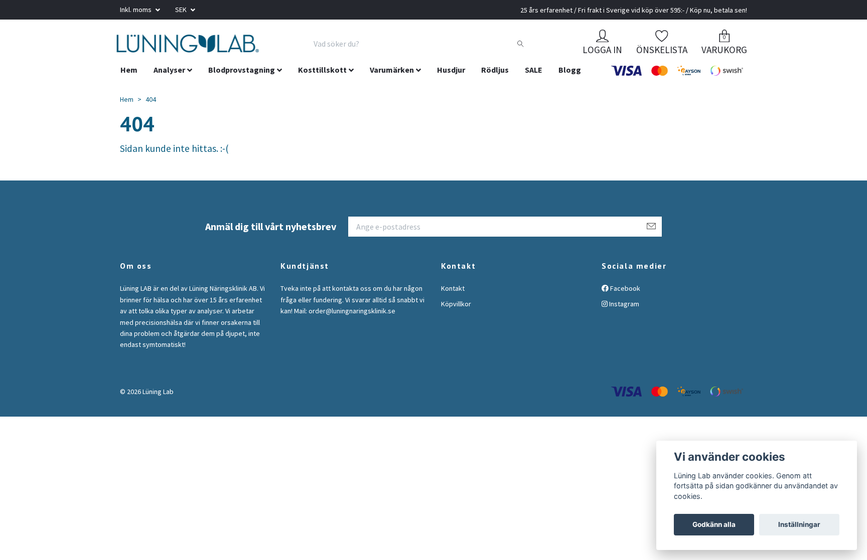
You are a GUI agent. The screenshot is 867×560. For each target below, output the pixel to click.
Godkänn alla (714, 524)
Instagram (623, 315)
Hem (128, 82)
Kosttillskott (322, 82)
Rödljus (495, 82)
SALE (533, 82)
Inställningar (799, 524)
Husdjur (451, 82)
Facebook (624, 300)
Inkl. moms (136, 9)
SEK (181, 9)
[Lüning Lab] (241, 50)
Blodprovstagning (241, 82)
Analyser (169, 82)
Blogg (569, 82)
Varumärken (392, 82)
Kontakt (453, 300)
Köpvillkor (456, 315)
